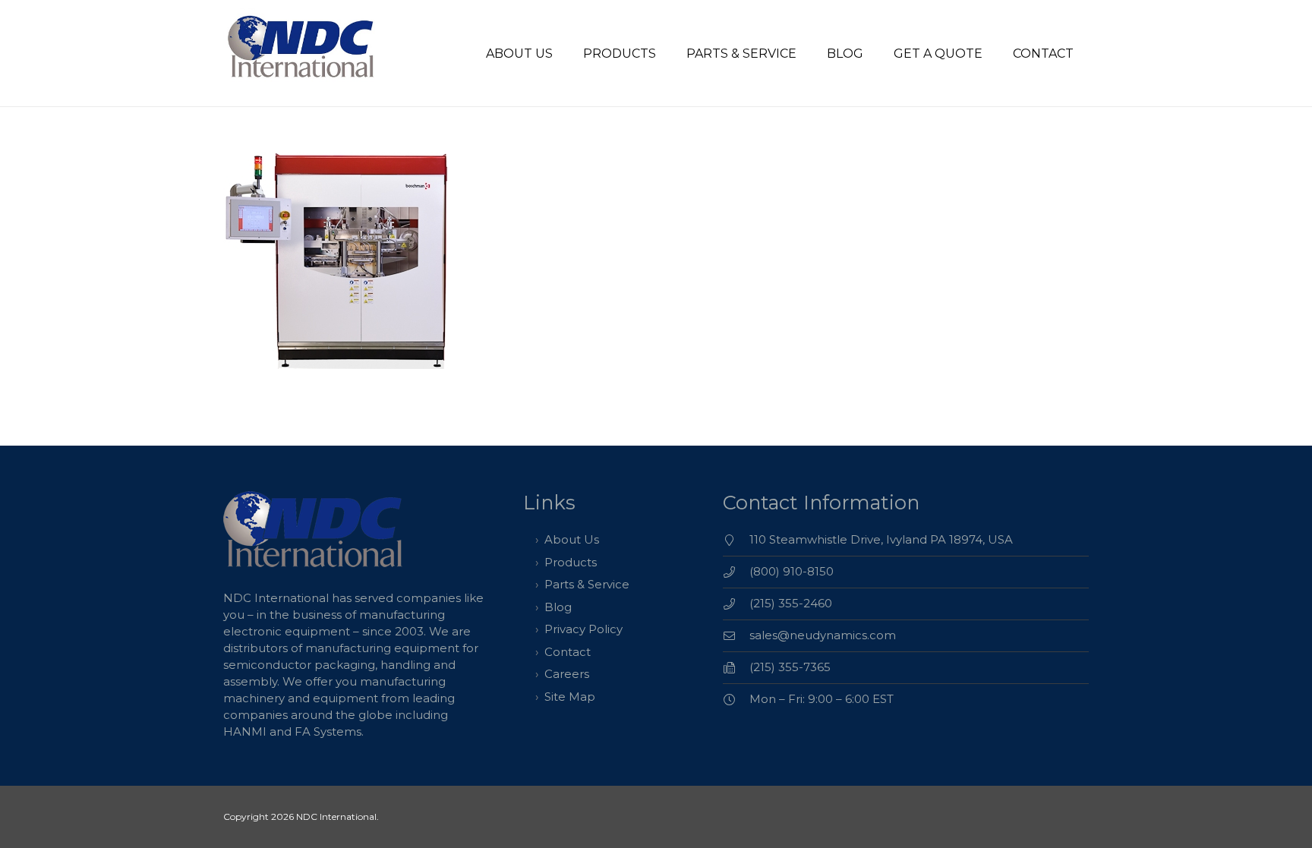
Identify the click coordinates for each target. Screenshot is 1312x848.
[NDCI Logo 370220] (303, 53)
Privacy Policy (583, 629)
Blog (558, 607)
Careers (566, 674)
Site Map (569, 696)
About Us (571, 539)
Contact (567, 652)
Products (570, 562)
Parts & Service (586, 584)
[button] (667, 53)
